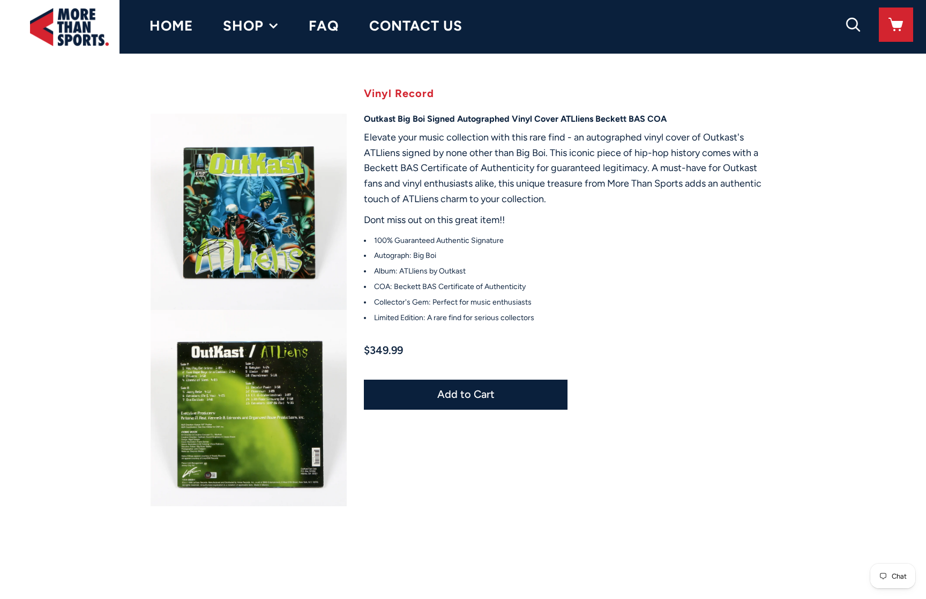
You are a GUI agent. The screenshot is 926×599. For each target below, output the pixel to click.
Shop (243, 25)
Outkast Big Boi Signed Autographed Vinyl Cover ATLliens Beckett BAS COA (515, 119)
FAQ (324, 25)
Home (171, 25)
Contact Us (415, 25)
